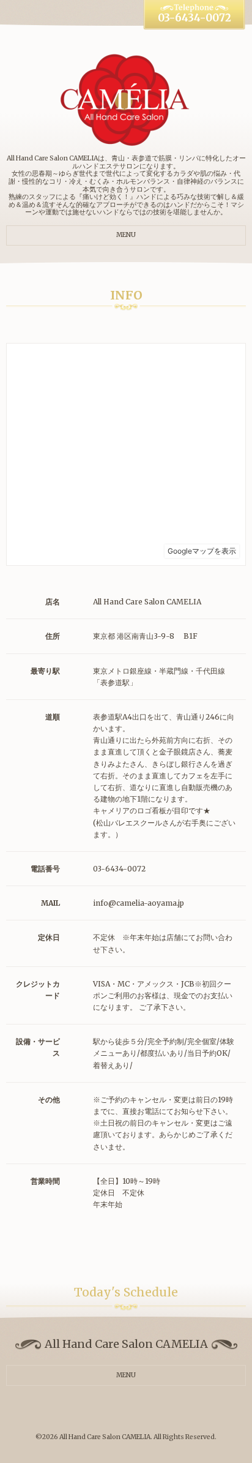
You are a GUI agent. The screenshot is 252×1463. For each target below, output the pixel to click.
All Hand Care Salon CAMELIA (104, 1437)
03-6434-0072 (194, 18)
